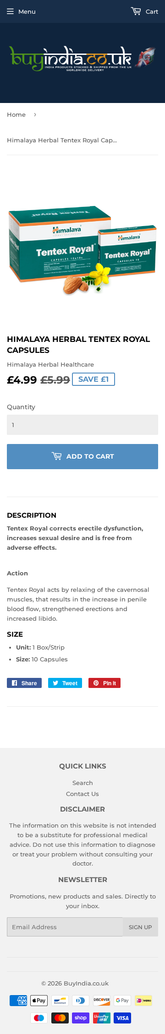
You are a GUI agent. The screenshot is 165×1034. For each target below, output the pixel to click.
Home (16, 114)
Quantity (21, 407)
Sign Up (140, 927)
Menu (27, 11)
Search (82, 782)
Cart (151, 11)
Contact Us (82, 793)
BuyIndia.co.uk (86, 983)
